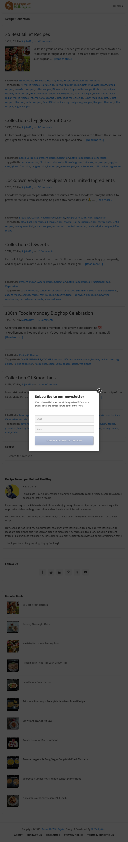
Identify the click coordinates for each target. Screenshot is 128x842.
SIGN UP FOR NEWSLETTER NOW (64, 440)
